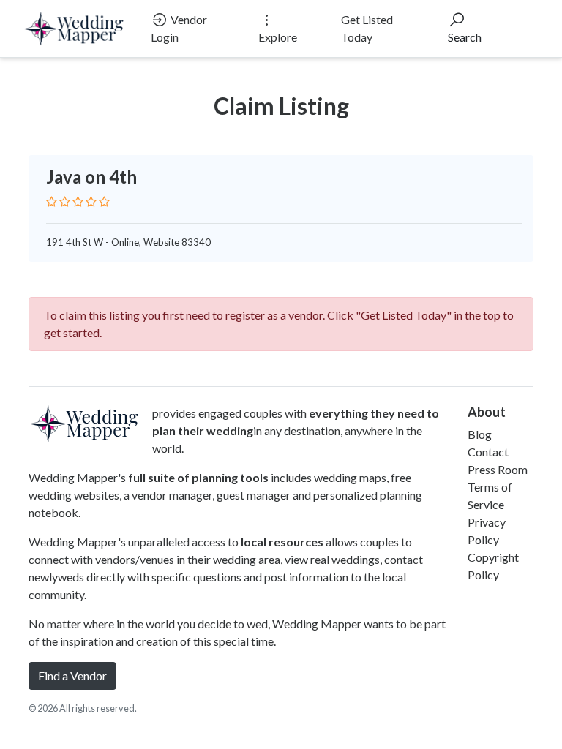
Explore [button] (277, 37)
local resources (282, 542)
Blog (480, 434)
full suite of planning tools (198, 477)
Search (465, 37)
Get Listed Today (367, 28)
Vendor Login (179, 28)
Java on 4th (91, 176)
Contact (488, 452)
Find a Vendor (72, 675)
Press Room (498, 469)
